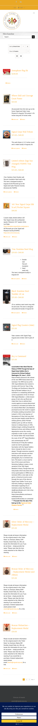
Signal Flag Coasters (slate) (23, 325)
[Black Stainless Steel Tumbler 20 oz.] (6, 297)
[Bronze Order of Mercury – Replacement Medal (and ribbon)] (6, 571)
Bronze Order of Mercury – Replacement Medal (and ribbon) (23, 572)
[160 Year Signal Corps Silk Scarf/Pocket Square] (6, 206)
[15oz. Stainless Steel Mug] (6, 251)
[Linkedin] (21, 2)
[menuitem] (14, 7)
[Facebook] (16, 2)
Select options (16, 148)
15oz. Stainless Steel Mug (22, 249)
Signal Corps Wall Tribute (22, 132)
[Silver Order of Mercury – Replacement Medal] (6, 524)
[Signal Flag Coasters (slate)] (6, 327)
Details (8, 83)
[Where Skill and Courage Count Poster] (6, 99)
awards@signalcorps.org (11, 609)
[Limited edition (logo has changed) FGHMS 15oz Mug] (6, 163)
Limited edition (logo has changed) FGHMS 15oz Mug (22, 164)
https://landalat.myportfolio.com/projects (16, 226)
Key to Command (19, 356)
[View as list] (21, 56)
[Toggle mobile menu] (34, 13)
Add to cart (15, 119)
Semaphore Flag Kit (20, 70)
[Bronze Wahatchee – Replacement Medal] (6, 627)
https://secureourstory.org (11, 233)
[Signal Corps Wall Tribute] (6, 134)
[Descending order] (28, 46)
